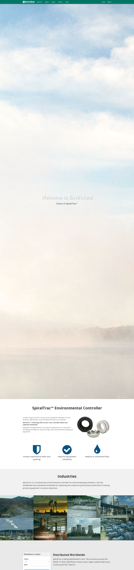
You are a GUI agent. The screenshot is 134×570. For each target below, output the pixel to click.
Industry (47, 2)
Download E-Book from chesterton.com (36, 196)
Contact (67, 2)
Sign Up (103, 2)
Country (26, 559)
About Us (60, 2)
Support (53, 2)
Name (25, 564)
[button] (10, 199)
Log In (110, 2)
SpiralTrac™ (39, 2)
